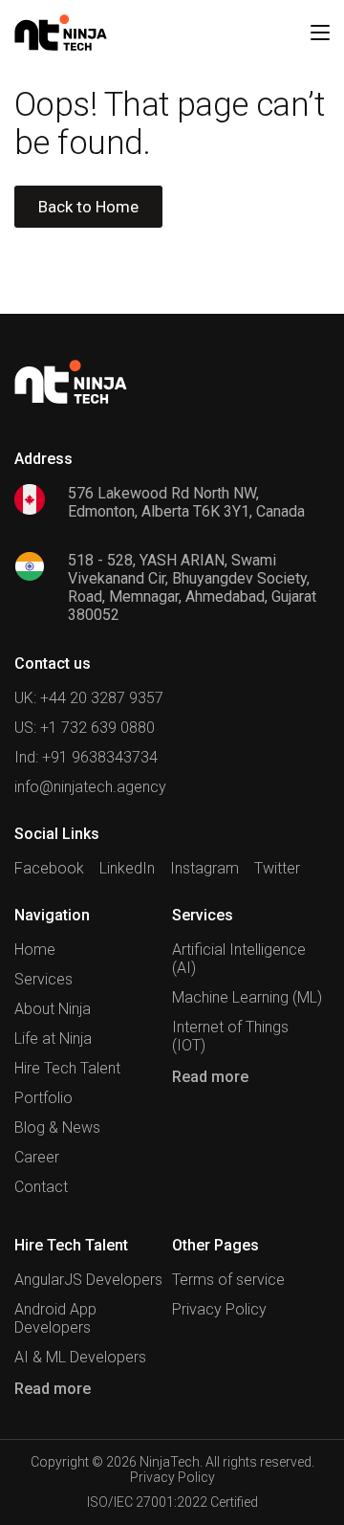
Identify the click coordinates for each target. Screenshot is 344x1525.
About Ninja (52, 1009)
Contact (41, 1187)
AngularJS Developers (88, 1280)
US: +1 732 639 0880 (84, 727)
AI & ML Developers (80, 1357)
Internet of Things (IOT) (230, 1036)
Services (43, 979)
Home (34, 949)
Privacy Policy (219, 1309)
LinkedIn (127, 868)
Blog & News (57, 1127)
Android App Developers (55, 1318)
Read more (210, 1077)
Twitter (277, 868)
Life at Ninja (53, 1038)
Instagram (204, 868)
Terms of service (228, 1280)
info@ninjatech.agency (90, 787)
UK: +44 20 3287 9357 (88, 698)
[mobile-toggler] (320, 32)
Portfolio (43, 1098)
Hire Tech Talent (67, 1068)
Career (36, 1157)
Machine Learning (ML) (247, 997)
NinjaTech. (171, 1462)
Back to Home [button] (88, 206)
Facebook (49, 868)
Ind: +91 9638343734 (86, 757)
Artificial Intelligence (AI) (239, 958)
